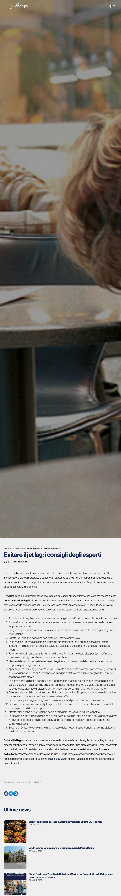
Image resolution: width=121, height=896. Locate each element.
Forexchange (9, 548)
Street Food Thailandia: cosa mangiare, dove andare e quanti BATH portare (65, 821)
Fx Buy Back (59, 758)
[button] (5, 6)
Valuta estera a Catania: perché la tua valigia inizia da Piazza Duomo (62, 847)
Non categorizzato (22, 548)
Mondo (7, 562)
